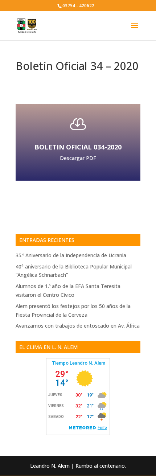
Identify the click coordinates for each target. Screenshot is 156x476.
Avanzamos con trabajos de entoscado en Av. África (78, 325)
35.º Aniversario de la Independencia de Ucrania (71, 255)
